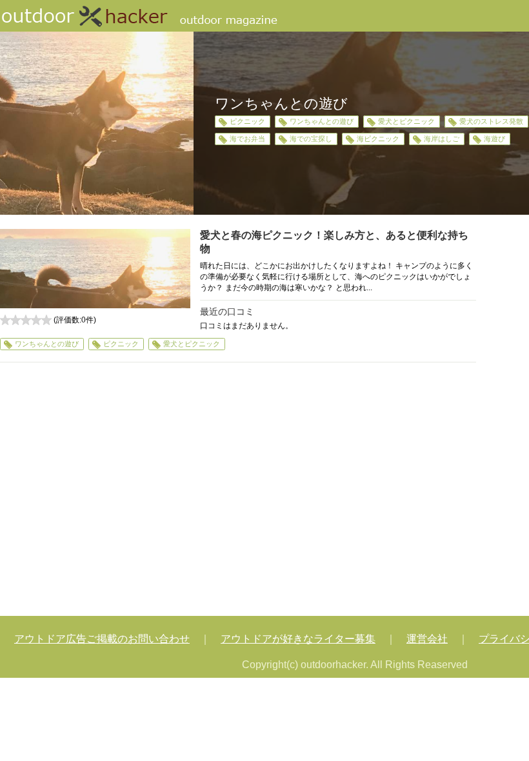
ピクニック (247, 121)
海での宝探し (311, 139)
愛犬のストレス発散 (491, 121)
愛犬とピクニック (406, 121)
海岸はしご (441, 139)
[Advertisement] (238, 490)
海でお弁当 (247, 139)
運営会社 (427, 638)
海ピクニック (378, 139)
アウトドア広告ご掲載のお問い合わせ (102, 638)
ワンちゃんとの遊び (322, 121)
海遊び (494, 139)
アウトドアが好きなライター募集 (298, 638)
